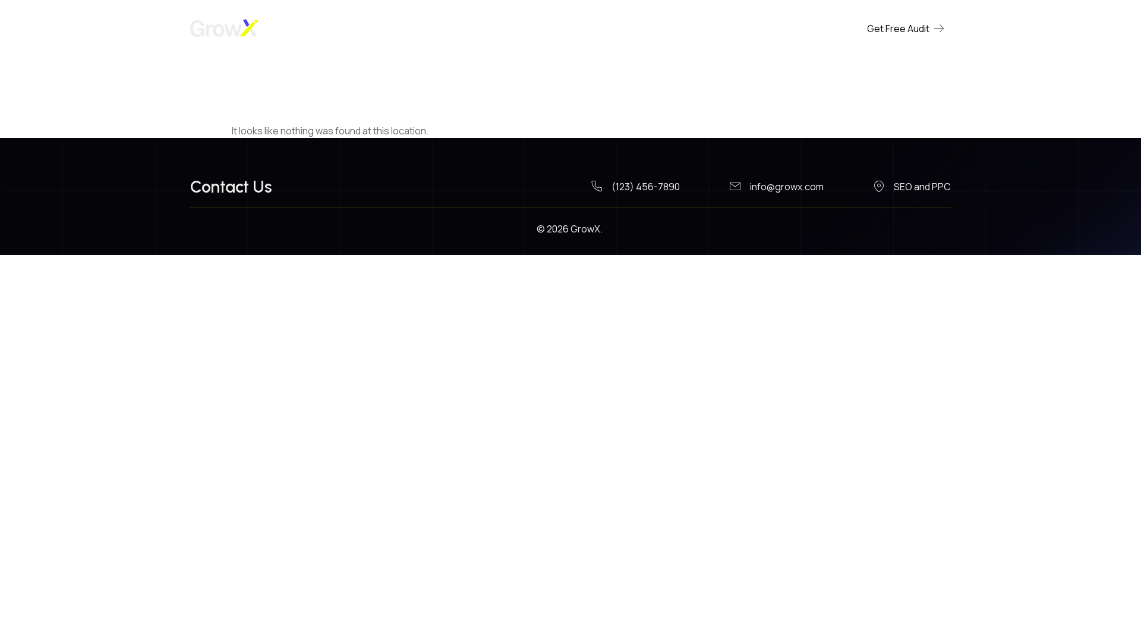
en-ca (595, 28)
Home (546, 28)
